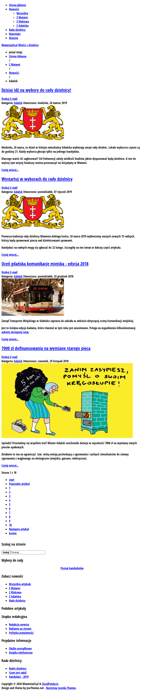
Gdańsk (18, 103)
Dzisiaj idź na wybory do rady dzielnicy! (36, 90)
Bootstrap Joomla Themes (61, 688)
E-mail (13, 99)
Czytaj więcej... (10, 170)
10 (10, 525)
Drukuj (6, 99)
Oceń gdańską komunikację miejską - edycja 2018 (45, 263)
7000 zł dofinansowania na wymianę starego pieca (46, 348)
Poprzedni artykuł (19, 484)
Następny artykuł (19, 529)
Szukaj (6, 552)
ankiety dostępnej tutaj (15, 332)
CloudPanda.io (50, 684)
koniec (13, 533)
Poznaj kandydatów (72, 568)
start (11, 480)
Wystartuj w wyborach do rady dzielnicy (37, 179)
